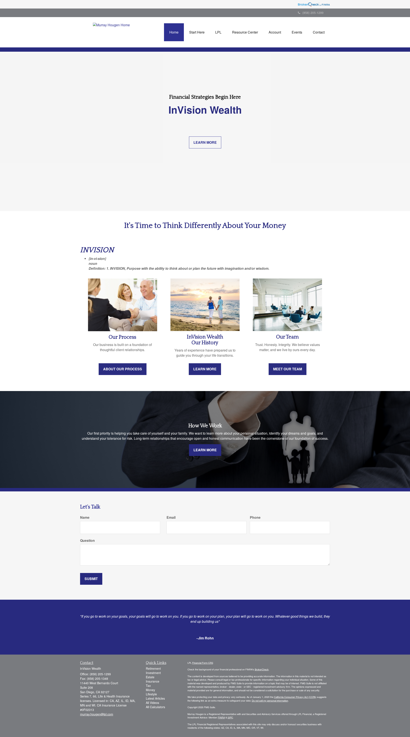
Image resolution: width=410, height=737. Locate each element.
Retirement (153, 668)
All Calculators (155, 707)
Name (84, 517)
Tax (148, 685)
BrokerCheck (262, 669)
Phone (255, 517)
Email (171, 517)
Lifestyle (151, 694)
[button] (197, 32)
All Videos (152, 702)
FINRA (221, 717)
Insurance (152, 681)
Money (150, 690)
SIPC (230, 717)
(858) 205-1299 (313, 12)
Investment (153, 673)
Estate (150, 677)
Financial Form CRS (202, 662)
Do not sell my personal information (270, 700)
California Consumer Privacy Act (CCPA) (295, 697)
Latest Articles (155, 698)
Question (87, 540)
